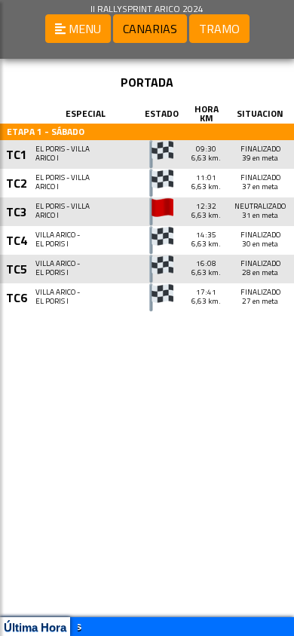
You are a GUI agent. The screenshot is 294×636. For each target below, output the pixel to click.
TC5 (16, 269)
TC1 (16, 154)
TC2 (16, 183)
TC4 (16, 240)
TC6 (16, 298)
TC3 (16, 212)
